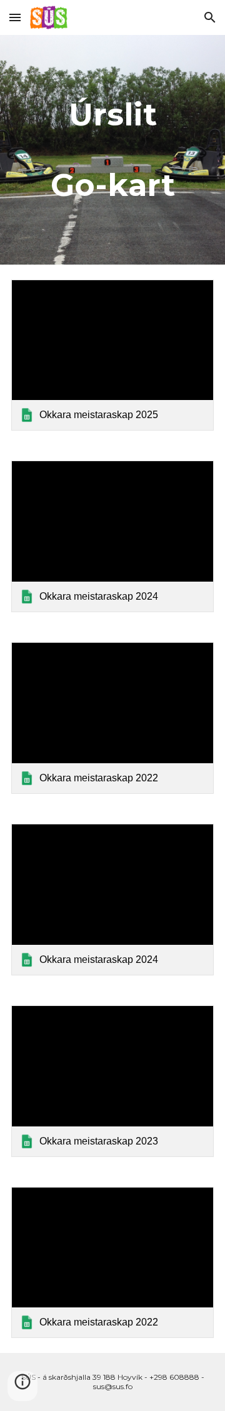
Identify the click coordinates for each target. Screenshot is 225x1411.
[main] (112, 150)
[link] (112, 355)
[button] (15, 17)
